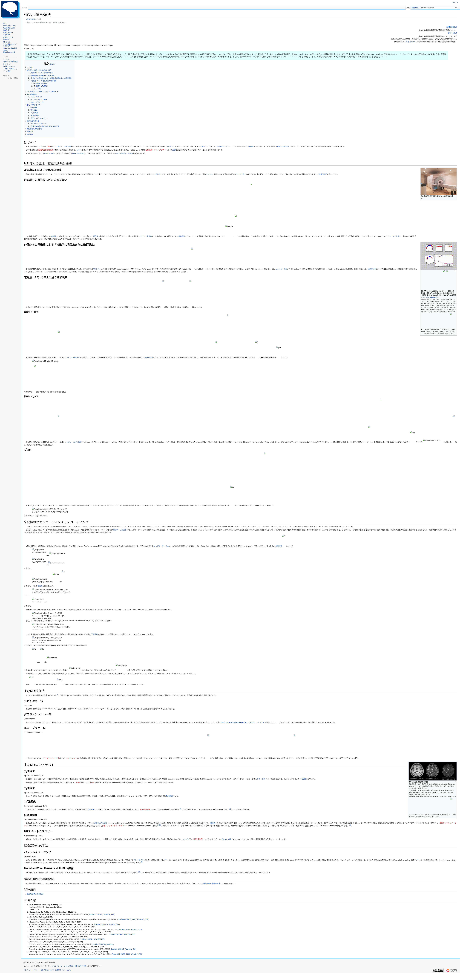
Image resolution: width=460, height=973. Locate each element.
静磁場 (53, 236)
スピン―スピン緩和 (74, 442)
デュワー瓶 (240, 174)
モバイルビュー (67, 970)
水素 (66, 146)
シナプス (185, 839)
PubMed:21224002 (124, 919)
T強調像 (302, 779)
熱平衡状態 (149, 357)
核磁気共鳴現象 (283, 146)
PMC (134, 919)
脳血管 (92, 782)
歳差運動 (181, 236)
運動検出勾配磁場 (100, 823)
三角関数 (94, 634)
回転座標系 (372, 269)
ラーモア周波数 (146, 236)
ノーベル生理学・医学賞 (124, 153)
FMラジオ (97, 269)
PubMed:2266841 (86, 939)
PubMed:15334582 (95, 914)
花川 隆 (451, 33)
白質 (174, 150)
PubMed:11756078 (123, 929)
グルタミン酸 (226, 839)
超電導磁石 (323, 174)
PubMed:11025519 (100, 924)
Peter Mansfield (78, 153)
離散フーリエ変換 (119, 530)
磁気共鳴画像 (31, 19)
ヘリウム (209, 174)
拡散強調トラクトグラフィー (156, 150)
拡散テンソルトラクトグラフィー (114, 826)
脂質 (49, 146)
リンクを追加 (14, 78)
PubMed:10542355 (99, 944)
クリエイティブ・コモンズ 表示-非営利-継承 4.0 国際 (69, 966)
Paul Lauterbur (49, 153)
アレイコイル (139, 860)
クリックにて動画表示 (430, 297)
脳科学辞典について (47, 970)
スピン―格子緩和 (73, 357)
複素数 (40, 586)
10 (139, 872)
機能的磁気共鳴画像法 (211, 883)
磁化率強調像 (145, 809)
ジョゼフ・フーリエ (161, 546)
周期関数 (278, 546)
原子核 (95, 236)
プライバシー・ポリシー (31, 970)
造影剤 (78, 782)
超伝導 (158, 174)
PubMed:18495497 (116, 934)
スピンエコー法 (72, 758)
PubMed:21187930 (118, 954)
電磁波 (251, 146)
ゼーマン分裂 (394, 236)
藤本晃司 (450, 27)
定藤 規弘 (409, 42)
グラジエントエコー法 (51, 758)
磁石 (203, 146)
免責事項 (58, 970)
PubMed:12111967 (117, 949)
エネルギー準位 (281, 269)
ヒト (78, 150)
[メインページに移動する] (10, 9)
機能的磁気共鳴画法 (45, 150)
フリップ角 (261, 779)
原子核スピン (222, 146)
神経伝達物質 (198, 839)
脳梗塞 (212, 823)
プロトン (169, 146)
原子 (69, 146)
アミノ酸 (56, 146)
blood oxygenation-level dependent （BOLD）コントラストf (243, 722)
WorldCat (107, 914)
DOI (112, 914)
